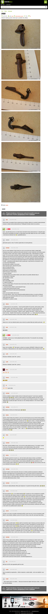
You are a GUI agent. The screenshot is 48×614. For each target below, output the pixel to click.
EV (6, 385)
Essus (7, 319)
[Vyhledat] (46, 7)
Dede (7, 219)
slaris (13, 16)
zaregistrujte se (22, 214)
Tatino (7, 344)
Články (5, 11)
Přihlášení (2, 4)
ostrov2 (7, 510)
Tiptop (7, 434)
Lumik (7, 353)
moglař (7, 569)
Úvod (2, 11)
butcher (7, 414)
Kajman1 (7, 377)
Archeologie (10, 11)
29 (30, 16)
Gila (6, 561)
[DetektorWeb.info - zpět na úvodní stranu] (11, 2)
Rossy (7, 369)
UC (6, 229)
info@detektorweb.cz (35, 611)
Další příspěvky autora (19, 16)
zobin (7, 327)
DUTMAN (7, 247)
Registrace (8, 4)
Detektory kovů (23, 611)
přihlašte (32, 214)
